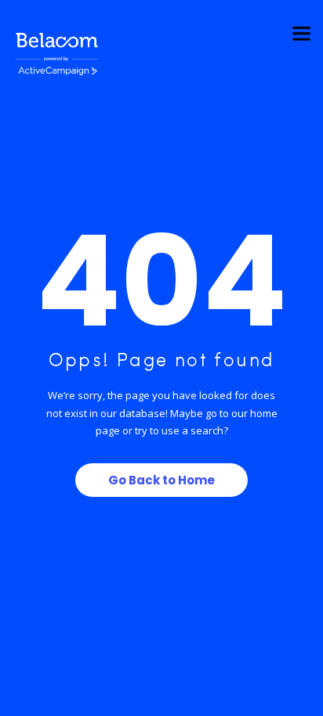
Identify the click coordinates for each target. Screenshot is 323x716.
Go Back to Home (161, 480)
